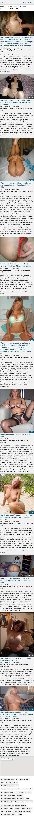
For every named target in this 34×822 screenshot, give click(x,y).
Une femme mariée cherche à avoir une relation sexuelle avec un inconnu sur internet (16, 517)
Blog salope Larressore (24, 792)
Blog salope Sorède (21, 805)
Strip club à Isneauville (7, 805)
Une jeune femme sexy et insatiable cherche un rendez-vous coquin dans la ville (16, 580)
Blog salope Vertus (24, 811)
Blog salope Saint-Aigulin (7, 789)
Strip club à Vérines (26, 802)
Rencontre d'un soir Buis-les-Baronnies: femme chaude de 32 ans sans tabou (16, 265)
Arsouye (3, 2)
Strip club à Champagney (7, 798)
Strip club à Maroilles (6, 808)
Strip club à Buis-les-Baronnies (23, 808)
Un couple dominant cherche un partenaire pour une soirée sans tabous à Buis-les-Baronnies (16, 714)
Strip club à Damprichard (7, 779)
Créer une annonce (27, 2)
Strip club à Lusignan (23, 798)
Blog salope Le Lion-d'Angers (9, 811)
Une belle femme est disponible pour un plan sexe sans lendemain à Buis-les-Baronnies (16, 102)
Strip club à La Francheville (8, 792)
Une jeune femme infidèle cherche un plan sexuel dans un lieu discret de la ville (15, 185)
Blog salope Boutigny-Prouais (9, 782)
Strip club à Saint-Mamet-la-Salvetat (11, 814)
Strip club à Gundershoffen (24, 789)
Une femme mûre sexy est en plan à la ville (16, 435)
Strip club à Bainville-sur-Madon (9, 802)
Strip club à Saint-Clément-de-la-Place (11, 795)
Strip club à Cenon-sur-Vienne (9, 786)
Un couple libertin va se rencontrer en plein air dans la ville (15, 659)
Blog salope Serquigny (23, 779)
